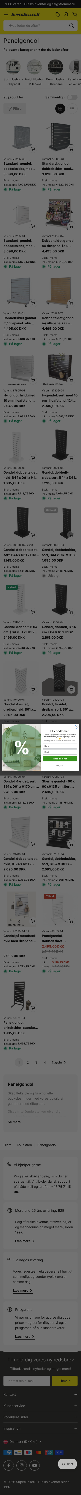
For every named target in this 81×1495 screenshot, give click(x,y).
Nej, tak (59, 765)
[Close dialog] (76, 726)
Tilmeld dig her (60, 759)
